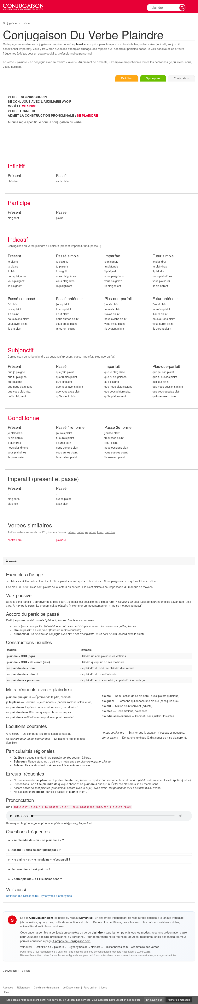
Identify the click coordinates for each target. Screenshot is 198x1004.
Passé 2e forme (117, 427)
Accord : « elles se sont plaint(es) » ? (36, 850)
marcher (110, 532)
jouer (100, 532)
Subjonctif (20, 350)
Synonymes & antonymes (56, 896)
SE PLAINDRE (87, 115)
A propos (8, 987)
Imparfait (112, 256)
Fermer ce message (178, 999)
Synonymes (153, 78)
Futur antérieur (165, 298)
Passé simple (67, 256)
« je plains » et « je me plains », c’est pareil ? (40, 859)
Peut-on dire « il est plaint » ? (30, 869)
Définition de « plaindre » (51, 947)
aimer (71, 532)
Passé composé (21, 298)
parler (80, 532)
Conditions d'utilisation (46, 987)
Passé (61, 175)
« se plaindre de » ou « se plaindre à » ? (37, 840)
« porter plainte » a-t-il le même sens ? (36, 879)
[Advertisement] (149, 122)
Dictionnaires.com (117, 947)
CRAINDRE (30, 106)
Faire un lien (90, 987)
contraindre (15, 540)
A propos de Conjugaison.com (71, 941)
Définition (126, 78)
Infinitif (16, 166)
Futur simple (163, 256)
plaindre (61, 540)
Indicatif (18, 239)
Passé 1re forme (70, 427)
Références (23, 987)
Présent (14, 175)
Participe (19, 202)
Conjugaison (10, 23)
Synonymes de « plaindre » (86, 947)
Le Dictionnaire (71, 987)
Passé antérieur (69, 298)
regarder (90, 532)
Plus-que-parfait (118, 298)
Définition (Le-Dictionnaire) (22, 896)
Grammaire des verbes (145, 947)
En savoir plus (154, 999)
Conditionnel (24, 417)
